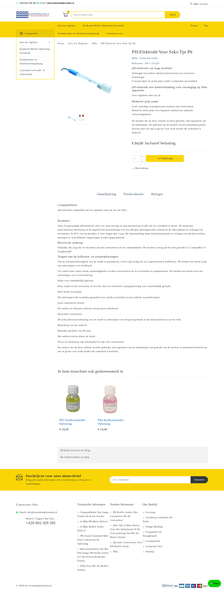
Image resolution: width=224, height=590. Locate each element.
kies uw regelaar (66, 25)
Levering (150, 512)
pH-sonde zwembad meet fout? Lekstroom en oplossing (93, 540)
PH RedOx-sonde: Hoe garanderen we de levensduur (124, 516)
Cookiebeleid (152, 541)
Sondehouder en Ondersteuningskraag (78, 33)
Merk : (135, 58)
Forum (194, 25)
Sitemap (149, 551)
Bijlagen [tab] (157, 194)
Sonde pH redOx (149, 58)
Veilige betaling (154, 526)
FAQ (115, 551)
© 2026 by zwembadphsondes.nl (34, 585)
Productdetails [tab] (134, 194)
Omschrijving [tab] (106, 194)
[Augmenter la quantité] (142, 157)
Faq (206, 25)
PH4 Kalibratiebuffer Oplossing (111, 421)
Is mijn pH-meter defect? (94, 521)
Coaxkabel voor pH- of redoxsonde (32, 72)
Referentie (137, 63)
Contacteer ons (114, 33)
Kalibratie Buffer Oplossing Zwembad (103, 25)
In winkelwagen (165, 158)
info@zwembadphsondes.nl (60, 3)
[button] (214, 583)
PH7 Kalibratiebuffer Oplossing (72, 421)
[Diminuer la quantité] (142, 162)
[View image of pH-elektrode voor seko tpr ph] (72, 118)
